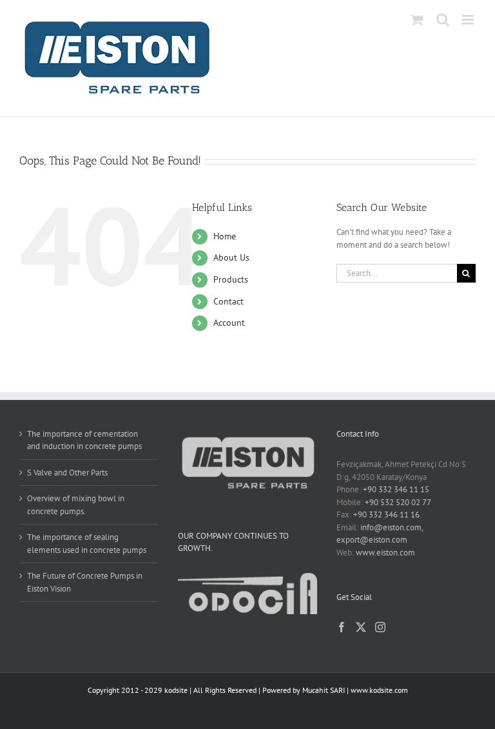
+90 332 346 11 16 (386, 514)
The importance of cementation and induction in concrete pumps (84, 440)
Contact (228, 301)
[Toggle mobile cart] (417, 19)
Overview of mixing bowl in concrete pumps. (75, 505)
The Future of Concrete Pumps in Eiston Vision (84, 582)
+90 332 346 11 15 (396, 489)
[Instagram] (380, 627)
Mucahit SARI (323, 690)
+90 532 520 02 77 (398, 502)
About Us (231, 257)
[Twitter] (361, 627)
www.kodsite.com (379, 690)
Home (224, 236)
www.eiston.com (385, 552)
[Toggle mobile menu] (469, 19)
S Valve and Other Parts (67, 472)
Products (230, 279)
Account (229, 322)
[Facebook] (341, 627)
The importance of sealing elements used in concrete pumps (86, 543)
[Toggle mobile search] (442, 19)
